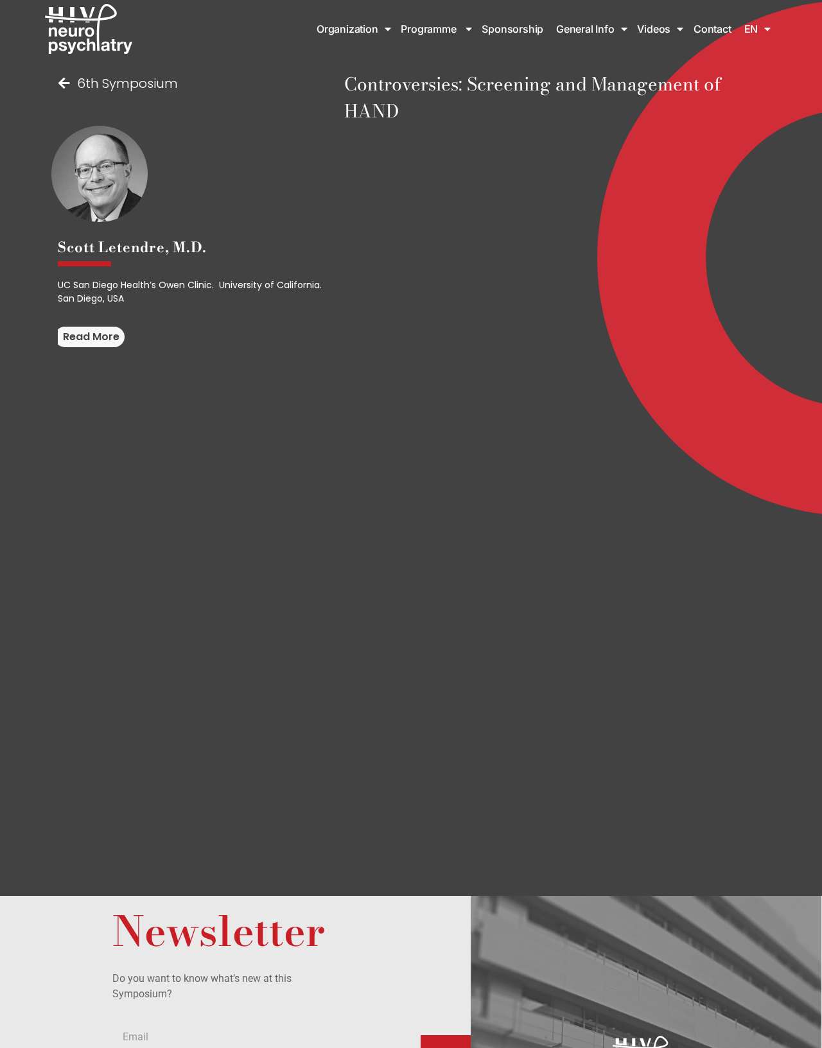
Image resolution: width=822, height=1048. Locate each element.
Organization (347, 28)
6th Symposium (127, 83)
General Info (585, 28)
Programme (430, 28)
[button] (90, 337)
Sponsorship (514, 28)
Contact (712, 28)
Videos (653, 28)
